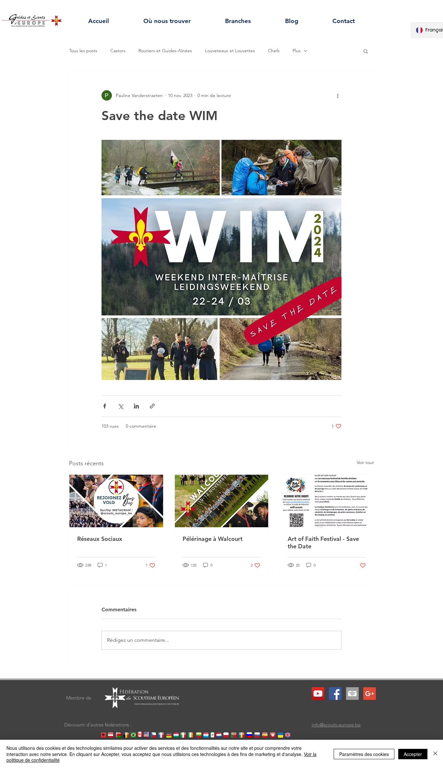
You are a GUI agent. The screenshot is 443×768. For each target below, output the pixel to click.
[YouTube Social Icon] (318, 693)
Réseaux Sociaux (99, 538)
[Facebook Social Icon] (335, 693)
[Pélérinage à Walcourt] (222, 501)
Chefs (274, 51)
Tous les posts (83, 51)
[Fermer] (435, 754)
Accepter (413, 754)
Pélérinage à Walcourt (213, 538)
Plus (297, 51)
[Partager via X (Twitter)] (120, 406)
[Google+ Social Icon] (369, 693)
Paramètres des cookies (364, 754)
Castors (118, 51)
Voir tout (365, 462)
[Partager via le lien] (152, 406)
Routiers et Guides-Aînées (165, 51)
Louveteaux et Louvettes (230, 51)
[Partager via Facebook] (105, 406)
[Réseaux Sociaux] (116, 501)
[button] (366, 51)
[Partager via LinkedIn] (136, 406)
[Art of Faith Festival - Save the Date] (327, 501)
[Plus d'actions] (337, 95)
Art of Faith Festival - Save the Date (323, 542)
